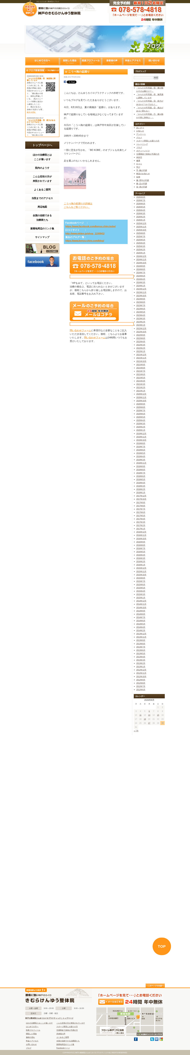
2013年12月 (141, 634)
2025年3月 (140, 246)
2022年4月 (140, 341)
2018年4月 (140, 483)
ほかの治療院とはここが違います (42, 157)
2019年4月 (140, 456)
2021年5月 (140, 378)
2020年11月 (141, 397)
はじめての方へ (42, 61)
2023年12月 (141, 289)
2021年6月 (140, 374)
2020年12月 (141, 394)
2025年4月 (140, 243)
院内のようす (42, 168)
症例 (138, 177)
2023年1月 (140, 325)
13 (149, 715)
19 (145, 719)
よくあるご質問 (42, 189)
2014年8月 (140, 614)
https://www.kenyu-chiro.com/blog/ (84, 240)
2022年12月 (141, 328)
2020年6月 (140, 414)
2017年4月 (140, 519)
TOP (162, 946)
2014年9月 (140, 611)
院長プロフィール (91, 61)
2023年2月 (140, 322)
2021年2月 (140, 387)
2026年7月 (140, 200)
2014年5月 (140, 624)
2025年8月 (140, 233)
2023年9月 (140, 299)
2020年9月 (140, 404)
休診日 (139, 157)
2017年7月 (140, 509)
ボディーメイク (143, 151)
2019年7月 (140, 447)
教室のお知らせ (143, 174)
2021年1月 (140, 391)
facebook (42, 261)
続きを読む (31, 112)
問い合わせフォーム (80, 330)
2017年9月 (140, 502)
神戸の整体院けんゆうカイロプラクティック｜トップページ (49, 1018)
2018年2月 (140, 489)
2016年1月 (140, 565)
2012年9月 (140, 680)
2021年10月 (141, 361)
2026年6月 (140, 204)
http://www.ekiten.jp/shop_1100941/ (84, 233)
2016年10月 (141, 539)
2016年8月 (140, 545)
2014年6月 (140, 621)
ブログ (42, 248)
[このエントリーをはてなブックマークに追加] (156, 1040)
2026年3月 (140, 213)
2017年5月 (140, 515)
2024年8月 (140, 269)
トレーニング (142, 144)
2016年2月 (140, 561)
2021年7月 (140, 371)
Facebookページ (63, 1048)
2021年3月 (140, 384)
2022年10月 (141, 332)
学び (138, 167)
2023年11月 (141, 292)
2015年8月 (140, 578)
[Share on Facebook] (65, 82)
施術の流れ (30, 1037)
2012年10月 (141, 676)
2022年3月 (140, 345)
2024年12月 (141, 256)
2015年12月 (141, 568)
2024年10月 (141, 263)
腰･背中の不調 (142, 180)
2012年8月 (140, 683)
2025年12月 (141, 223)
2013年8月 (140, 644)
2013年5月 (140, 653)
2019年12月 (141, 433)
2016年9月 (140, 542)
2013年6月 (140, 650)
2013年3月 (140, 660)
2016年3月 (140, 558)
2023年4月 (140, 315)
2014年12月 (141, 601)
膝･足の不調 (141, 183)
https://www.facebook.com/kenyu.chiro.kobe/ (90, 226)
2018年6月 (140, 476)
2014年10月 (141, 607)
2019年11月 (141, 437)
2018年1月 (140, 492)
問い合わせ (154, 61)
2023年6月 (140, 309)
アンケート (141, 134)
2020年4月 (140, 420)
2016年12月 (141, 532)
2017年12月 (141, 496)
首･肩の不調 (141, 187)
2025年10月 (141, 230)
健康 (138, 160)
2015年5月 (140, 588)
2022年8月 (140, 338)
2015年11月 (141, 571)
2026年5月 (140, 207)
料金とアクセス (133, 61)
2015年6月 (140, 584)
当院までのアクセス (42, 198)
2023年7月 (140, 305)
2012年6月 (140, 690)
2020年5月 (140, 417)
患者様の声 (112, 61)
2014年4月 (140, 627)
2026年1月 (140, 220)
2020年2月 (140, 427)
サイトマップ (42, 237)
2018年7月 (140, 473)
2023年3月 (140, 318)
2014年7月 (140, 617)
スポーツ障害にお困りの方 (147, 141)
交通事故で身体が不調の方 (147, 154)
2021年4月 (140, 381)
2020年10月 (141, 401)
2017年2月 (140, 525)
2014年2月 (140, 630)
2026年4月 (140, 210)
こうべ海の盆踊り (79, 71)
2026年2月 (140, 217)
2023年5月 (140, 312)
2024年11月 (141, 259)
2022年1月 (140, 351)
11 (140, 715)
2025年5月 (140, 240)
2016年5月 (140, 552)
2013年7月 (140, 647)
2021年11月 (141, 358)
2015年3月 (140, 594)
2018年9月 (140, 466)
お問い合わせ (31, 1044)
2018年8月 (140, 470)
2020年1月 (140, 430)
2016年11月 (141, 535)
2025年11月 (141, 227)
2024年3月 (140, 282)
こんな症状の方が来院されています (42, 178)
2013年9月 (140, 640)
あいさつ (140, 128)
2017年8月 (140, 506)
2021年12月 (141, 355)
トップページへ (42, 145)
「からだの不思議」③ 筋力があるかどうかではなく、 (41, 121)
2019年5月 (140, 453)
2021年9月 (140, 365)
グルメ (139, 137)
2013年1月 (140, 666)
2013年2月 (140, 663)
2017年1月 (140, 529)
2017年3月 (140, 522)
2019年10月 (141, 440)
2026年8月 (140, 197)
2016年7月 (140, 548)
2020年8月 (140, 407)
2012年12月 (141, 670)
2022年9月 (140, 335)
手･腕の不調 (141, 170)
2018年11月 (141, 463)
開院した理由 (69, 61)
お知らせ (140, 131)
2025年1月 (140, 253)
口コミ (139, 164)
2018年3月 (140, 486)
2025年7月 (140, 236)
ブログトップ (140, 71)
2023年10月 (141, 296)
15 (158, 715)
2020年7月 (140, 410)
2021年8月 (140, 368)
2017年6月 (140, 512)
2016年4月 (140, 555)
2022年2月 (140, 348)
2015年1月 (140, 598)
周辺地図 (42, 207)
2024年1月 (140, 286)
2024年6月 (140, 276)
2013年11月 (141, 637)
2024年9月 (140, 266)
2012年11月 (141, 673)
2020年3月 (140, 424)
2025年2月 (140, 249)
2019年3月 (140, 460)
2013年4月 (140, 657)
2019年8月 (140, 443)
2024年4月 (140, 279)
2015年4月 (140, 591)
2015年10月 (141, 575)
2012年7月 (140, 686)
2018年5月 (140, 479)
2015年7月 (140, 581)
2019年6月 (140, 450)
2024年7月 (140, 273)
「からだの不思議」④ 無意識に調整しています (41, 79)
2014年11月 (141, 604)
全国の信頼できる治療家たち (42, 217)
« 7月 (136, 731)
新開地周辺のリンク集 (42, 228)
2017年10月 (141, 499)
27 (149, 723)
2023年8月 (140, 302)
